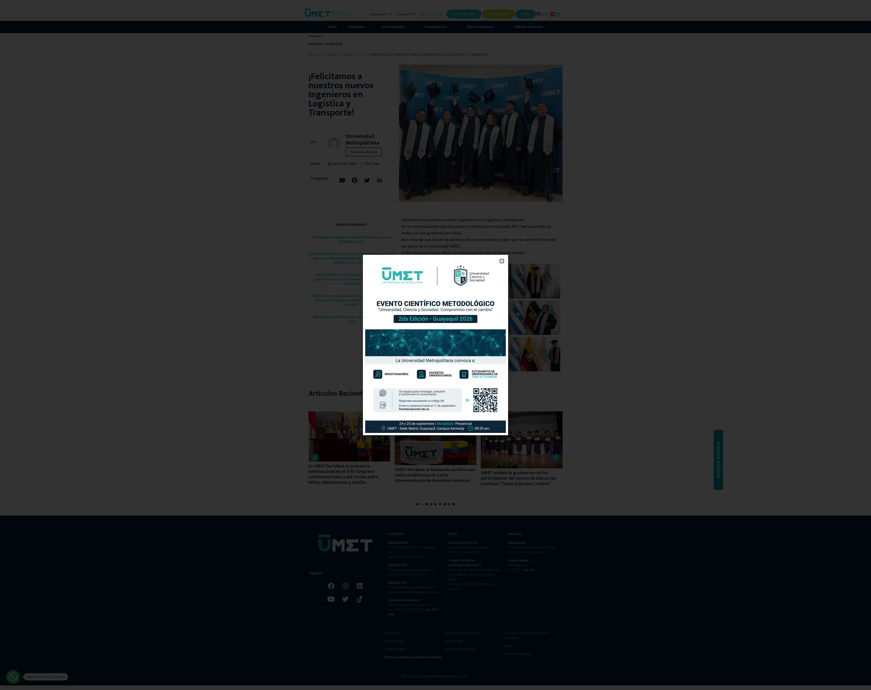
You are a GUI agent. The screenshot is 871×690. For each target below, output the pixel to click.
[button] (502, 261)
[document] (435, 345)
